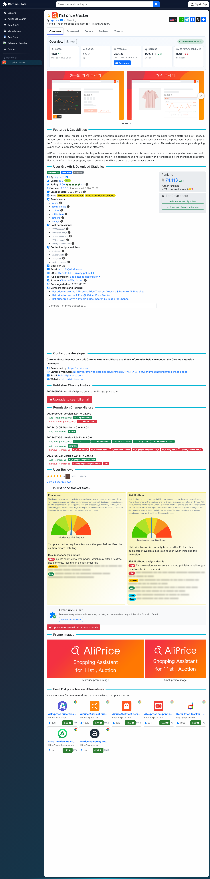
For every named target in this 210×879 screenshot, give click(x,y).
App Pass (13, 37)
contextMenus (59, 206)
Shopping (71, 20)
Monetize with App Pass (184, 201)
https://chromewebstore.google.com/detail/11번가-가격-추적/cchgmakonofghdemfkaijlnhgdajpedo (130, 371)
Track (72, 41)
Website (63, 273)
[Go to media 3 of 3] (130, 123)
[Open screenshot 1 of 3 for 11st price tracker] (85, 95)
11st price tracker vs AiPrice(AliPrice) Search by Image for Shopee (90, 298)
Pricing (11, 49)
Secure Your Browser (71, 619)
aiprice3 (55, 20)
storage (55, 221)
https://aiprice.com (79, 368)
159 (61, 180)
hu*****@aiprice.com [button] (70, 269)
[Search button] (156, 4)
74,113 (174, 180)
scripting (56, 217)
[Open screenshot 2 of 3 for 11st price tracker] (165, 95)
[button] (198, 4)
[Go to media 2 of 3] (126, 123)
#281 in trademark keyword (176, 189)
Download (73, 31)
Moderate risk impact (70, 195)
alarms (55, 203)
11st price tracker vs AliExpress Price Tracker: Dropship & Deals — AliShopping (98, 291)
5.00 (72, 184)
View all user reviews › (60, 481)
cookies (55, 210)
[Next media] (201, 95)
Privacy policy (82, 273)
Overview (55, 31)
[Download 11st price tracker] (126, 56)
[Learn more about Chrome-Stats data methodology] (85, 280)
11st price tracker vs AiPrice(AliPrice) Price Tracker (81, 295)
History (12, 58)
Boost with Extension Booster (184, 207)
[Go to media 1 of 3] (123, 123)
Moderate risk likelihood (100, 195)
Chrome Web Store (190, 41)
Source (89, 31)
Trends (118, 31)
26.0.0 (64, 188)
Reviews (104, 31)
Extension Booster (17, 43)
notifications (58, 214)
